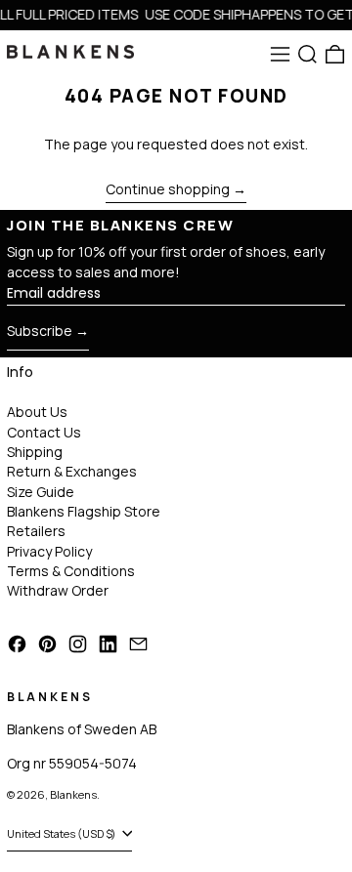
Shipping (35, 451)
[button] (307, 54)
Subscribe (39, 330)
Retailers (36, 530)
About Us (37, 411)
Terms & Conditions (71, 570)
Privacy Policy (49, 551)
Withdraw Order (58, 590)
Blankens (73, 794)
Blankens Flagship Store (83, 511)
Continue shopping (168, 190)
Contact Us (44, 432)
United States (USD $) (62, 833)
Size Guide (40, 491)
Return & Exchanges (72, 471)
